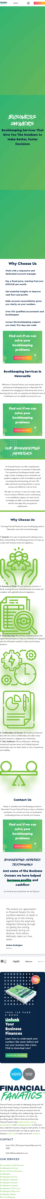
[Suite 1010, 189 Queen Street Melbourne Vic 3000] (3, 1145)
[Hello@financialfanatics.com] (3, 1153)
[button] (19, 3)
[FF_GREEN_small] (3, 3)
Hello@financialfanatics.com (17, 1153)
